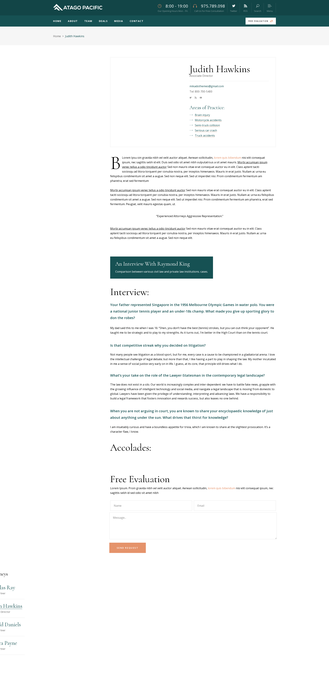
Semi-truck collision (207, 125)
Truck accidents (205, 135)
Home (57, 36)
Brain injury (202, 115)
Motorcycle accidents (208, 120)
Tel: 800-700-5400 (201, 91)
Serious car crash (206, 130)
